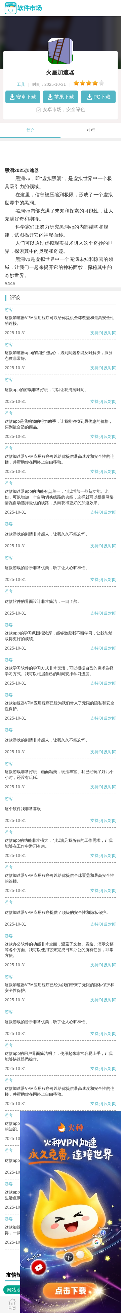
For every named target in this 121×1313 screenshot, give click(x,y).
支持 (94, 333)
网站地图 (16, 1289)
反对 (108, 333)
